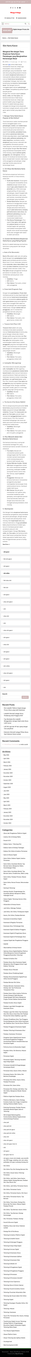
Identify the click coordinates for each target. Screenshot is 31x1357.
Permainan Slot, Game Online (12, 1085)
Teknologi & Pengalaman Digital (13, 1267)
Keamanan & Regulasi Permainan (13, 922)
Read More (6, 544)
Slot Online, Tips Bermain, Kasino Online (15, 1209)
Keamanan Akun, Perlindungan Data (14, 926)
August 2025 (7, 787)
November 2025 (8, 776)
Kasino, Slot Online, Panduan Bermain (14, 915)
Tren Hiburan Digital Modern (12, 1331)
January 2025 (7, 812)
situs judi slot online (9, 1133)
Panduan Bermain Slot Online (12, 982)
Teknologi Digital (8, 1299)
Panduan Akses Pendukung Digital (13, 973)
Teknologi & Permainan (10, 1274)
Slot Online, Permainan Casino (12, 1189)
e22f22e (6, 62)
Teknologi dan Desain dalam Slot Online (15, 1296)
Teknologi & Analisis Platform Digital (14, 1235)
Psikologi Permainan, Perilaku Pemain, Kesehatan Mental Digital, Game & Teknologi (15, 1109)
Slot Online (7, 1166)
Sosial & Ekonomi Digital (11, 1222)
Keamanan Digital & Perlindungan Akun (15, 937)
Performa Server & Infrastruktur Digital (14, 1047)
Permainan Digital (9, 1056)
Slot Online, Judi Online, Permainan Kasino (16, 1186)
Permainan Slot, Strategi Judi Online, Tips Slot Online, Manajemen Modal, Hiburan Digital (15, 1091)
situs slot (6, 616)
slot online (7, 666)
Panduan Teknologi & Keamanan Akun (14, 1030)
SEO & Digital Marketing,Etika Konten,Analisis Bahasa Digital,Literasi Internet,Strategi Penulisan (15, 1117)
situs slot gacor (8, 602)
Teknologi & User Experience (12, 1281)
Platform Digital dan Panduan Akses (14, 1096)
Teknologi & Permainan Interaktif (13, 1278)
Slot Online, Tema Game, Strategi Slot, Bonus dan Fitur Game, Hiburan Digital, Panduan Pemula (15, 1204)
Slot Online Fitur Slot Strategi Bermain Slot (16, 1169)
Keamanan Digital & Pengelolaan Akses (15, 933)
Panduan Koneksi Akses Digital (12, 1003)
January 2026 (7, 769)
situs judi (6, 1122)
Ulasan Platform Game (10, 1334)
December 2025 (8, 773)
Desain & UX (7, 840)
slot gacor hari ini (9, 1154)
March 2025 (7, 805)
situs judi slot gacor (9, 1129)
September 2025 (8, 783)
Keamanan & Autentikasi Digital (13, 919)
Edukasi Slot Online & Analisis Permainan (15, 851)
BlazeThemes (19, 1353)
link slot (6, 587)
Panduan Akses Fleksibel (11, 969)
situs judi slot (7, 1126)
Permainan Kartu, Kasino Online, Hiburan (15, 1071)
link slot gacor (8, 559)
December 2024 (8, 816)
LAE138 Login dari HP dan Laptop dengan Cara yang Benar (15, 2)
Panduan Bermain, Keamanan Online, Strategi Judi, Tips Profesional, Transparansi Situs (14, 988)
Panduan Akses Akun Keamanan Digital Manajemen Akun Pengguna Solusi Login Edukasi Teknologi (15, 964)
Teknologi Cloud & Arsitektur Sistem (14, 1289)
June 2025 (6, 794)
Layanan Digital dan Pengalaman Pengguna (16, 940)
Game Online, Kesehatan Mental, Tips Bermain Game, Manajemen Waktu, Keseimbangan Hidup (14, 866)
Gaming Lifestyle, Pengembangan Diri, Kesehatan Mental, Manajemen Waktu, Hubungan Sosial (14, 893)
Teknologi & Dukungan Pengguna (13, 1242)
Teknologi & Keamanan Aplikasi (13, 1256)
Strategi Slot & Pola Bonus (11, 1231)
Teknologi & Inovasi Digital (11, 1249)
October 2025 (7, 780)
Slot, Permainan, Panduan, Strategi (13, 1219)
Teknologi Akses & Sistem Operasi (13, 1285)
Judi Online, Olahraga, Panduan (12, 908)
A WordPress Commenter (11, 744)
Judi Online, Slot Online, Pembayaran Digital (16, 911)
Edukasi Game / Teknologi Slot (12, 844)
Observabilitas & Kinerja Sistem (13, 947)
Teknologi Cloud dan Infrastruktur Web (15, 1292)
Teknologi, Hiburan (9, 1308)
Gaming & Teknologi (9, 888)
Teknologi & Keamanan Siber (12, 1260)
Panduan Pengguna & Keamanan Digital (15, 1027)
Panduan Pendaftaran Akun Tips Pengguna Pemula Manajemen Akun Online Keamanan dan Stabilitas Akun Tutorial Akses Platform (16, 1021)
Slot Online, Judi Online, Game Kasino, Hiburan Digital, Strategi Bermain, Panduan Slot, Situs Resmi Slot (16, 1180)
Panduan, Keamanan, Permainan (13, 1034)
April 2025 (6, 801)
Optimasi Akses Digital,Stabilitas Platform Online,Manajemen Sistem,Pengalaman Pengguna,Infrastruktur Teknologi (16, 953)
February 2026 (8, 766)
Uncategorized (8, 1341)
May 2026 (6, 755)
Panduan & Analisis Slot (10, 958)
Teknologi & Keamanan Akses (12, 1253)
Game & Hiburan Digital (10, 855)
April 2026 (6, 758)
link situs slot (7, 580)
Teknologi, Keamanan (10, 1312)
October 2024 (7, 823)
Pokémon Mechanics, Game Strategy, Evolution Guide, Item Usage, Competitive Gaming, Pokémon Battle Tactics (15, 1102)
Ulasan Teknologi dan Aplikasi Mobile (14, 1338)
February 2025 (8, 809)
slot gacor (6, 566)
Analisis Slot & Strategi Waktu (12, 837)
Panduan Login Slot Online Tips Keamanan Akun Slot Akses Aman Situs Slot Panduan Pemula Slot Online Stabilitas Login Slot (16, 1014)
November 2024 (8, 819)
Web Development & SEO (11, 1345)
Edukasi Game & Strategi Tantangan (14, 847)
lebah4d (6, 944)
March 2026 (7, 762)
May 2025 (6, 798)
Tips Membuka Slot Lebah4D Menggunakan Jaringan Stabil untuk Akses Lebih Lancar (16, 721)
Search (4, 694)
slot (5, 609)
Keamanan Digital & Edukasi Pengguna (15, 929)
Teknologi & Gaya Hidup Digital (12, 1246)
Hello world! (24, 744)
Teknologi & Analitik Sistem (11, 1238)
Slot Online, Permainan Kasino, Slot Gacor (16, 1193)
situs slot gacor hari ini (10, 1144)
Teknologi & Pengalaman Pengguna (14, 1271)
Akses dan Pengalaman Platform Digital (15, 833)
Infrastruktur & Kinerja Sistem (12, 904)
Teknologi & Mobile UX (10, 1263)
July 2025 (6, 791)
